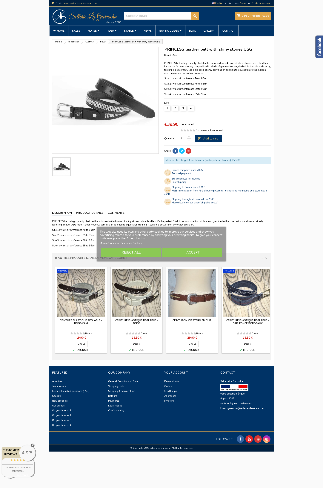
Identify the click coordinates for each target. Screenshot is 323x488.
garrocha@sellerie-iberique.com (80, 3)
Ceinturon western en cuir (192, 320)
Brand (167, 55)
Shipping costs (116, 386)
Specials (56, 396)
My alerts (169, 401)
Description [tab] (62, 213)
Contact (227, 373)
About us (57, 381)
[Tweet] (182, 151)
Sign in (243, 3)
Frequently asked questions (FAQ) (70, 391)
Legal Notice (115, 405)
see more (22, 475)
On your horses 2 (61, 415)
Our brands (58, 405)
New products (60, 401)
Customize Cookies (131, 243)
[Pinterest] (188, 151)
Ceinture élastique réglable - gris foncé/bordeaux (247, 322)
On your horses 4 (61, 425)
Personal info (171, 381)
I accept (192, 252)
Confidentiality (116, 410)
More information (109, 243)
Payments (113, 401)
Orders (168, 386)
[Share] (175, 151)
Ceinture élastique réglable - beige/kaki (81, 322)
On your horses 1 (61, 410)
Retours (112, 396)
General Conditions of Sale (123, 381)
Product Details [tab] (89, 213)
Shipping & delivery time (121, 391)
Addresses (170, 396)
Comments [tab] (116, 213)
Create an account (260, 3)
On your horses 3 (61, 420)
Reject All (131, 252)
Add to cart (208, 138)
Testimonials (59, 386)
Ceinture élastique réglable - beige (136, 322)
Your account (176, 373)
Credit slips (170, 391)
